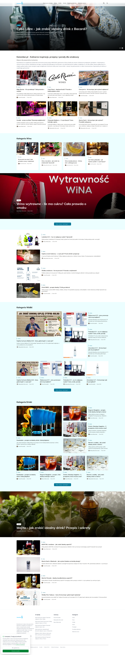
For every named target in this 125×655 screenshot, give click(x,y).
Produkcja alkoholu (71, 3)
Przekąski (74, 627)
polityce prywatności (20, 644)
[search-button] (103, 3)
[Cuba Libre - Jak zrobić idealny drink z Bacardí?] (62, 27)
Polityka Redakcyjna (55, 647)
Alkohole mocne (82, 3)
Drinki (64, 3)
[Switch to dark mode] (107, 3)
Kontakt (40, 647)
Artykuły (37, 614)
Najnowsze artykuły (48, 3)
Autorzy (56, 614)
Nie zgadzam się (15, 647)
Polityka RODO (46, 647)
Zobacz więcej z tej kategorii (62, 224)
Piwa (73, 619)
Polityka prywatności (34, 647)
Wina (55, 3)
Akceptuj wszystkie (16, 651)
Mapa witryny (62, 647)
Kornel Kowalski (20, 36)
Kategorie (75, 614)
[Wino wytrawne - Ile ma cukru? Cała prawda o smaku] (62, 196)
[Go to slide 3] (122, 48)
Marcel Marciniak (57, 622)
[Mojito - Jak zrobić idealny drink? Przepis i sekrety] (62, 514)
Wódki (59, 3)
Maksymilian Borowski (21, 211)
